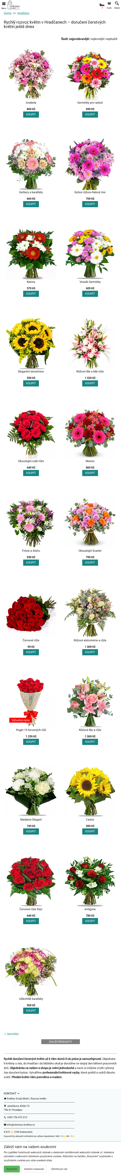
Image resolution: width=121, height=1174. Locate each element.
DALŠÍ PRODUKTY (60, 1041)
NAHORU (13, 1034)
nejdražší (111, 39)
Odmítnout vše (59, 1169)
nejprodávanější (79, 39)
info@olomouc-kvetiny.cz (20, 1124)
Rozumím (11, 1169)
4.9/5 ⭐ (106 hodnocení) (18, 1131)
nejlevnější (97, 39)
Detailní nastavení (34, 1169)
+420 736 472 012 (16, 1117)
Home (8, 13)
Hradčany (23, 13)
